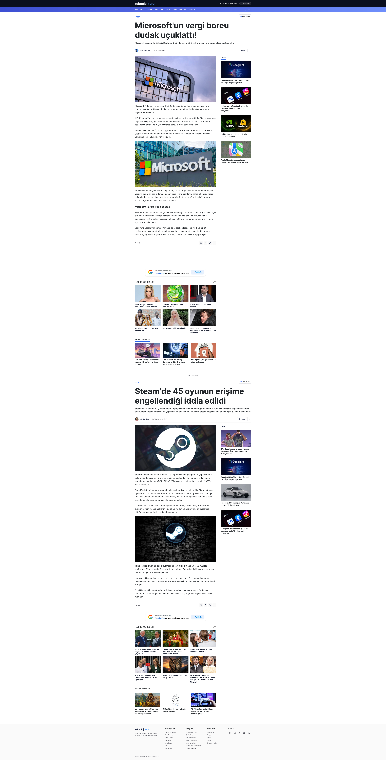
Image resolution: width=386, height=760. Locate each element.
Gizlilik (209, 740)
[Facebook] (205, 243)
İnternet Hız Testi (191, 732)
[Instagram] (235, 733)
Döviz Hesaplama (191, 740)
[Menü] (249, 10)
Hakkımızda (211, 732)
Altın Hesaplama (191, 743)
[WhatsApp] (210, 243)
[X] (230, 733)
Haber (137, 17)
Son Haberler (169, 735)
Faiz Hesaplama (191, 737)
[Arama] (245, 10)
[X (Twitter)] (201, 243)
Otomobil (149, 10)
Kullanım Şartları (212, 743)
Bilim (156, 10)
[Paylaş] (249, 50)
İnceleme (182, 10)
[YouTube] (244, 733)
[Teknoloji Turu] (145, 4)
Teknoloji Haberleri (171, 732)
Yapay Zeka (139, 10)
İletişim (209, 737)
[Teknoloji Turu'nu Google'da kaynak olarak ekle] (175, 272)
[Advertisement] (175, 257)
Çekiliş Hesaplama (192, 735)
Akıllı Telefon (165, 10)
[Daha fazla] (214, 243)
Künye (209, 735)
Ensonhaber (168, 748)
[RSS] (249, 733)
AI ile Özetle (246, 16)
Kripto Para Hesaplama (193, 746)
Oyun (175, 10)
